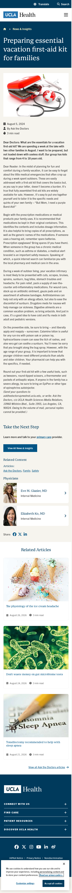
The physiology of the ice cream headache (32, 606)
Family (26, 470)
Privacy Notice (34, 857)
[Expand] (65, 804)
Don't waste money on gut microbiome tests (34, 674)
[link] (14, 534)
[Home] (4, 29)
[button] (41, 4)
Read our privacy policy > (51, 875)
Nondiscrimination (53, 857)
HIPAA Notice (16, 857)
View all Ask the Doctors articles (46, 767)
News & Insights (22, 29)
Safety (35, 470)
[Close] (64, 864)
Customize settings (25, 883)
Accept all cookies (53, 883)
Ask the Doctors (12, 470)
